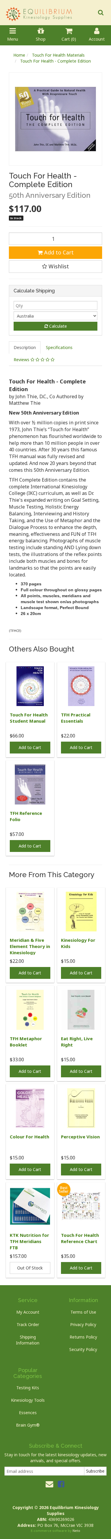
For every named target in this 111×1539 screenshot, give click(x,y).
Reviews (22, 359)
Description (25, 347)
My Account (27, 1312)
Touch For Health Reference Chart (80, 1238)
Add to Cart (58, 252)
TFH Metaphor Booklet (26, 1041)
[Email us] (49, 1484)
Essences (28, 1412)
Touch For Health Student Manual (29, 718)
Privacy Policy (83, 1324)
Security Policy (83, 1349)
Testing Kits (27, 1387)
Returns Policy (83, 1337)
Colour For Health (29, 1137)
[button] (55, 266)
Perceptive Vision (80, 1137)
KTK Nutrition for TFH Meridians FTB (29, 1241)
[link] (61, 1484)
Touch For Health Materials (58, 55)
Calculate (57, 326)
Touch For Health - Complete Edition (55, 61)
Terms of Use (83, 1312)
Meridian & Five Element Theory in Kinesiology (30, 946)
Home (19, 55)
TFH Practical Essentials (75, 718)
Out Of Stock (30, 1268)
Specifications (59, 347)
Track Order (28, 1324)
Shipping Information (27, 1340)
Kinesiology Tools (28, 1400)
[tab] (25, 347)
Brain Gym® (28, 1425)
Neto (76, 1530)
